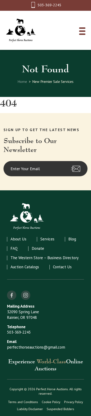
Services (47, 239)
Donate (38, 248)
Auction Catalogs (24, 266)
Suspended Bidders (60, 409)
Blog (72, 239)
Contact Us (62, 266)
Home (22, 81)
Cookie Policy (51, 402)
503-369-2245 (49, 5)
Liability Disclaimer (30, 409)
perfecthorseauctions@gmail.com (36, 347)
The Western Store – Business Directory (44, 257)
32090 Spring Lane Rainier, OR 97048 (23, 314)
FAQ (14, 248)
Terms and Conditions (23, 402)
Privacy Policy (73, 402)
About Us (18, 239)
